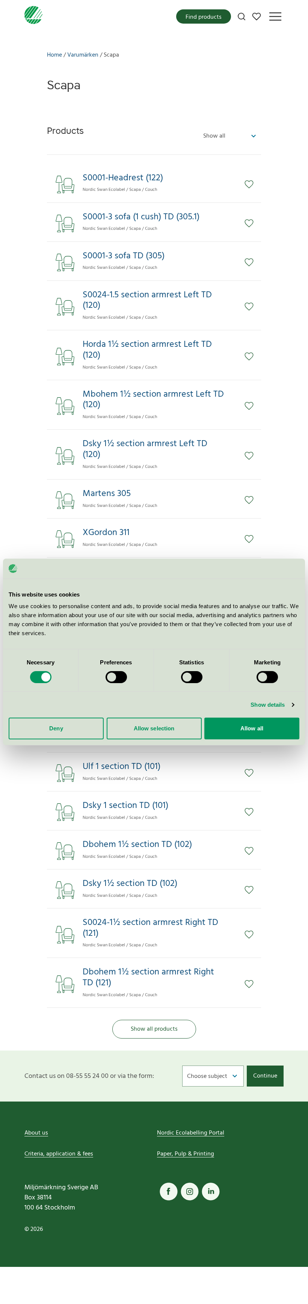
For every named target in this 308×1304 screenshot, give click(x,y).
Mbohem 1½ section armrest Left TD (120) (153, 400)
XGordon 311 (106, 533)
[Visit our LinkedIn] (211, 1192)
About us (36, 1133)
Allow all (251, 728)
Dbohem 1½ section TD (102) (137, 844)
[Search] (241, 16)
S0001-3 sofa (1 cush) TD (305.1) (141, 217)
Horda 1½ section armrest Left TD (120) (147, 350)
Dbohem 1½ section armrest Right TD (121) (148, 978)
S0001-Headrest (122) (123, 178)
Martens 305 (107, 494)
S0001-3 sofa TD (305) (124, 256)
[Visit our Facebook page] (169, 1192)
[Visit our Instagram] (190, 1192)
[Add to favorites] (253, 184)
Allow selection (154, 728)
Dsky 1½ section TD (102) (130, 883)
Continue (265, 1076)
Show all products (154, 1029)
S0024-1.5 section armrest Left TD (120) (147, 301)
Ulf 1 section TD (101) (121, 766)
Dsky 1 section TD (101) (125, 805)
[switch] (116, 677)
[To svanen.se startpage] (33, 16)
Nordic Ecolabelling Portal (190, 1133)
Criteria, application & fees (58, 1154)
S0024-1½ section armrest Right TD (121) (150, 928)
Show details (268, 704)
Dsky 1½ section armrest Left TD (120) (145, 449)
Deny (56, 728)
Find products (204, 17)
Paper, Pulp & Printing (185, 1154)
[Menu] (275, 16)
